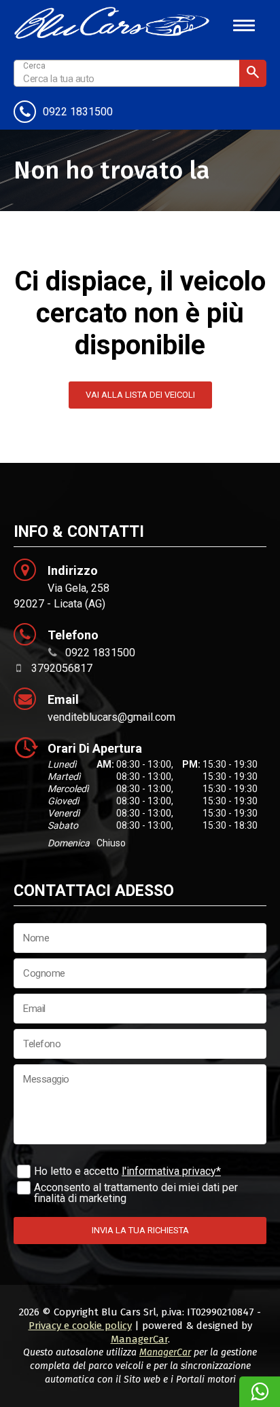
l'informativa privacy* (171, 1171)
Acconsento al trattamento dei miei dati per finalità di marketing (136, 1193)
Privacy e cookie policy (80, 1325)
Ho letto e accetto (127, 1171)
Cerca (252, 73)
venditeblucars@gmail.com (111, 717)
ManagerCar (139, 1339)
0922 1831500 (78, 111)
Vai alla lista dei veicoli (140, 395)
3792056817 (61, 668)
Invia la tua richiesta (140, 1230)
